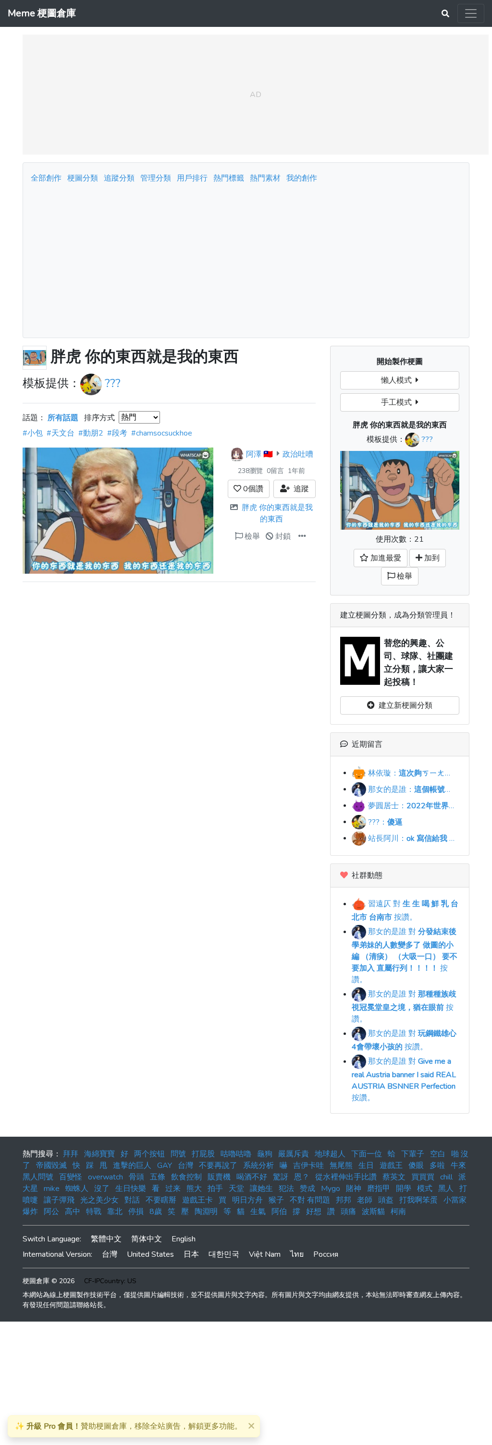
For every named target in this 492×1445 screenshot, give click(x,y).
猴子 (276, 1200)
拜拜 (70, 1154)
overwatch (105, 1177)
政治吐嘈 (298, 454)
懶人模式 (398, 380)
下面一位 (366, 1154)
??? (113, 383)
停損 (136, 1211)
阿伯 (279, 1211)
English (184, 1239)
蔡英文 (394, 1177)
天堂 (236, 1188)
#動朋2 (90, 433)
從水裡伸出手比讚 (346, 1177)
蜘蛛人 (76, 1188)
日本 (191, 1254)
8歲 (155, 1211)
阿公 (51, 1211)
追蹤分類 (119, 178)
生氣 (258, 1211)
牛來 (458, 1165)
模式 (424, 1188)
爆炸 (30, 1211)
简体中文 (146, 1239)
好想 (313, 1211)
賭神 (353, 1188)
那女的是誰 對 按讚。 (404, 955)
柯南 (398, 1211)
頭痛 (348, 1211)
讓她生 (261, 1188)
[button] (302, 536)
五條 (157, 1177)
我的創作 (301, 178)
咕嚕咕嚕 (236, 1154)
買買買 (422, 1177)
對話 (132, 1200)
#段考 (117, 433)
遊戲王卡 (197, 1200)
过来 (173, 1188)
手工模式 (398, 402)
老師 (364, 1200)
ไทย (297, 1254)
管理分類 (155, 178)
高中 (72, 1211)
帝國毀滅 (51, 1165)
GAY (164, 1165)
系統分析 (258, 1165)
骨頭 (136, 1177)
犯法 (286, 1188)
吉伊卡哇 (308, 1165)
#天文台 (60, 433)
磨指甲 (378, 1188)
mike (52, 1188)
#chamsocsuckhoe (161, 433)
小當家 (455, 1200)
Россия (325, 1254)
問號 (178, 1154)
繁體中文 (106, 1239)
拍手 (215, 1188)
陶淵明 (206, 1211)
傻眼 (416, 1165)
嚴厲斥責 (293, 1154)
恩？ (301, 1177)
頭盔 (386, 1200)
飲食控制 (186, 1177)
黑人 (446, 1188)
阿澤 (253, 454)
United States (150, 1254)
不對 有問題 (310, 1200)
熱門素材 (265, 178)
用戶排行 (192, 178)
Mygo (330, 1188)
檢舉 (251, 536)
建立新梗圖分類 (403, 705)
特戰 (93, 1211)
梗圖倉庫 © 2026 (48, 1281)
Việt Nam (265, 1254)
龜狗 (264, 1154)
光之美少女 (99, 1200)
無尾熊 (341, 1165)
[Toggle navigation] (470, 13)
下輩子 (412, 1154)
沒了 (102, 1188)
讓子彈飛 (59, 1200)
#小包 (33, 433)
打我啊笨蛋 (418, 1200)
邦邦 (343, 1200)
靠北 (115, 1211)
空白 (437, 1154)
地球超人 (330, 1154)
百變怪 (70, 1177)
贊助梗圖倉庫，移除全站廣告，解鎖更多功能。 (128, 1426)
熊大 (194, 1188)
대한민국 (224, 1254)
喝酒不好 (251, 1177)
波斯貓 (373, 1211)
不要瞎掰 (161, 1200)
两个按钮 (149, 1154)
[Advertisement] (246, 258)
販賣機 (219, 1177)
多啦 (437, 1165)
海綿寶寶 (99, 1154)
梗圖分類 (82, 178)
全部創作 (46, 178)
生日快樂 (130, 1188)
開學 (403, 1188)
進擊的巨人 (132, 1165)
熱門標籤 (228, 178)
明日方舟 (247, 1200)
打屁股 (203, 1154)
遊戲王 (391, 1165)
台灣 (185, 1165)
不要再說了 (218, 1165)
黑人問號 (38, 1177)
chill (446, 1177)
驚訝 (280, 1177)
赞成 (307, 1188)
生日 (366, 1165)
